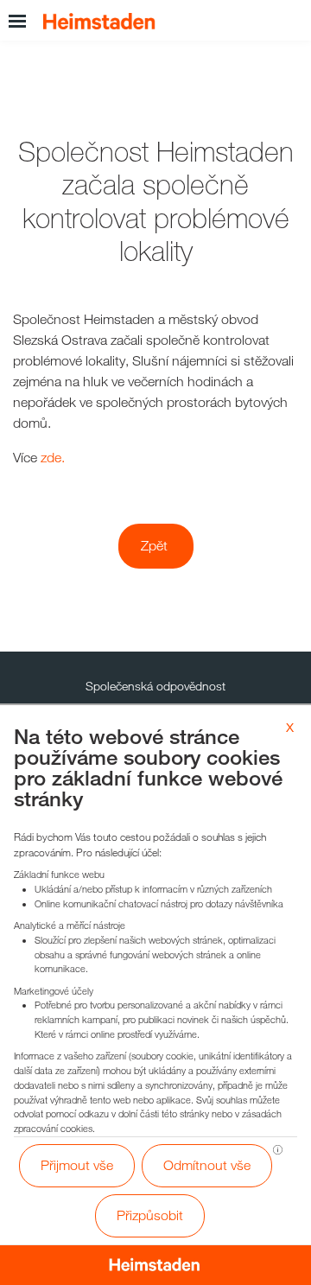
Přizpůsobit (150, 1215)
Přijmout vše (77, 1165)
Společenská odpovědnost (155, 685)
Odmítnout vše (207, 1165)
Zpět (154, 546)
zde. (53, 457)
